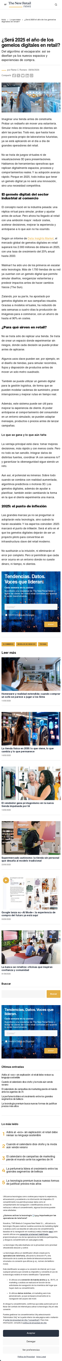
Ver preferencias (31, 1350)
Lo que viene (15, 20)
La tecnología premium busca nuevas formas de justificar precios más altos (29, 1105)
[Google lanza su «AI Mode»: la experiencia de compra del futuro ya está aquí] (31, 892)
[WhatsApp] (31, 76)
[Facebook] (14, 76)
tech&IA (43, 644)
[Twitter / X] (18, 76)
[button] (5, 4)
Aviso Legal (41, 1357)
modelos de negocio (26, 644)
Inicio (4, 20)
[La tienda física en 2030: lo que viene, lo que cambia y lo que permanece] (31, 729)
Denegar (31, 1342)
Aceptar (31, 1333)
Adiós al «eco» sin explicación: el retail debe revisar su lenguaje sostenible (28, 1076)
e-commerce (8, 644)
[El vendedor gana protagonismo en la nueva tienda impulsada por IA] (31, 783)
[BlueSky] (23, 76)
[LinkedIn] (27, 76)
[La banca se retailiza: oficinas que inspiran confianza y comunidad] (31, 947)
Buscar (6, 984)
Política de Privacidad (26, 1357)
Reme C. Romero (19, 70)
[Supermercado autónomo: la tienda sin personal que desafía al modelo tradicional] (31, 838)
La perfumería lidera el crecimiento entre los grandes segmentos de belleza (27, 1098)
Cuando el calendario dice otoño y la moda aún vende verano (27, 1083)
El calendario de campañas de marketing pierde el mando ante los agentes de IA (29, 1090)
